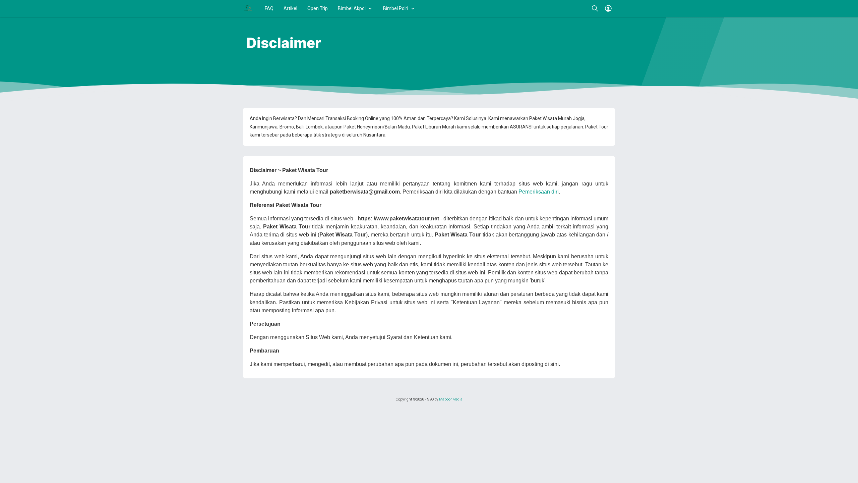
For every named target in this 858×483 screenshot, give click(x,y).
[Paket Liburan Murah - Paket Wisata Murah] (248, 8)
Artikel (290, 8)
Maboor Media (451, 399)
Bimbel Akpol (352, 8)
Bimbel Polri (395, 8)
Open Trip (317, 8)
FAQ (269, 8)
